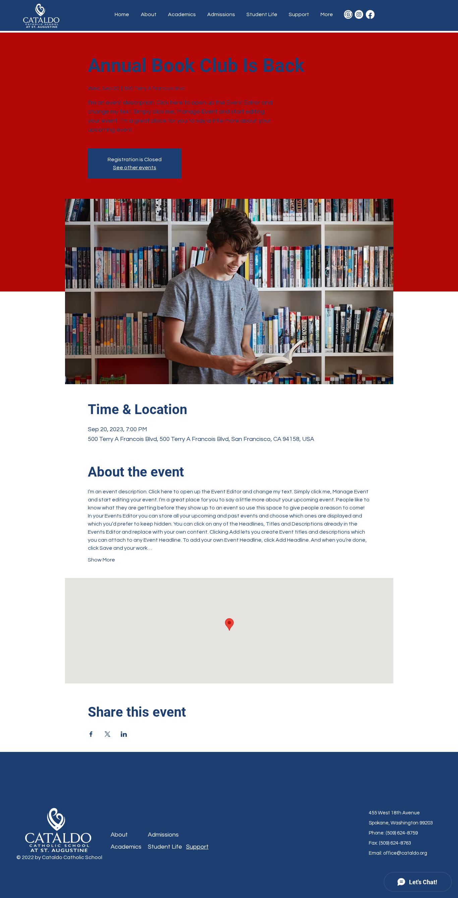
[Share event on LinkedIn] (124, 734)
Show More (101, 560)
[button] (149, 14)
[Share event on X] (107, 734)
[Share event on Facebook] (91, 734)
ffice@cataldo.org (406, 853)
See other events (134, 167)
